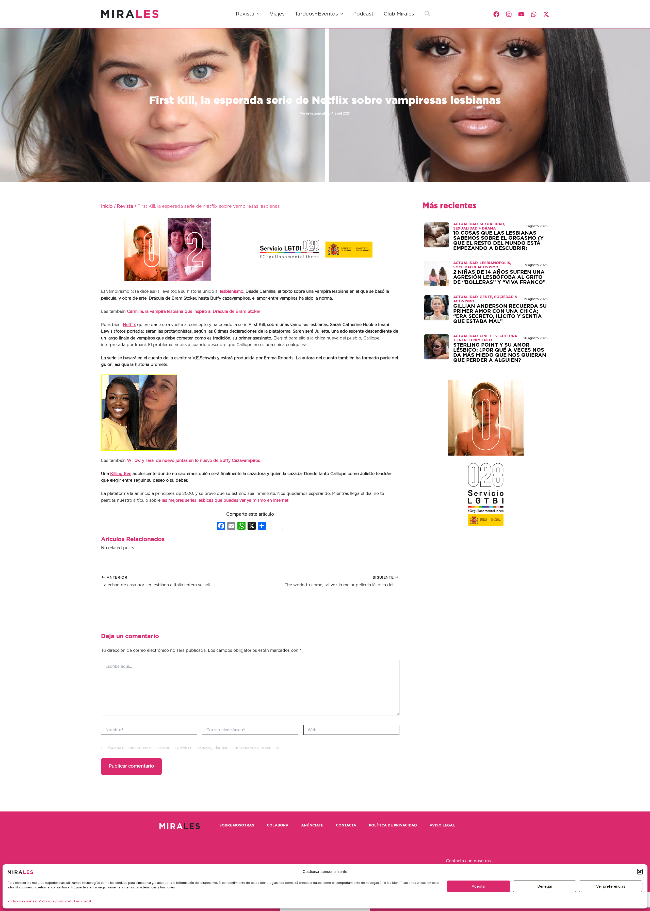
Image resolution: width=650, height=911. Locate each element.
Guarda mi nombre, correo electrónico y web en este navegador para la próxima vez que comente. (194, 748)
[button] (639, 871)
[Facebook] (496, 14)
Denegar (544, 886)
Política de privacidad (55, 901)
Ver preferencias (610, 886)
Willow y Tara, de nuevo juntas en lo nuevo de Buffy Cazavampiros (193, 461)
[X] (252, 526)
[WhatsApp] (534, 14)
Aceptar (479, 886)
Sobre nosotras (236, 825)
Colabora (277, 825)
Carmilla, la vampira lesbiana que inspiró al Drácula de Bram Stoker (194, 312)
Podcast (363, 14)
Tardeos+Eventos (316, 14)
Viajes (277, 14)
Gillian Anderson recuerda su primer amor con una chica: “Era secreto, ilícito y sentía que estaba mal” (500, 314)
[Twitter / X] (546, 14)
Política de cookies (22, 901)
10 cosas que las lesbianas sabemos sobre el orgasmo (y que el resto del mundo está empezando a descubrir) (498, 241)
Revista (245, 14)
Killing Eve (120, 474)
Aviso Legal (82, 901)
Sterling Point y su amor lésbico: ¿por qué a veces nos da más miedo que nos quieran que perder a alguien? (499, 353)
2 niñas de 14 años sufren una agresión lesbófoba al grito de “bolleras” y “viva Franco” (499, 277)
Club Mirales (399, 14)
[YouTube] (521, 14)
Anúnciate (312, 825)
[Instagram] (509, 14)
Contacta (346, 825)
